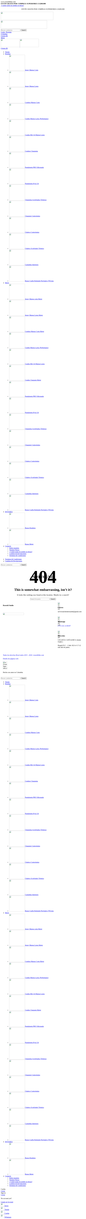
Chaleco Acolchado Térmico (34, 248)
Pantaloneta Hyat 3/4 (32, 184)
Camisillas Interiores (31, 265)
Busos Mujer (29, 544)
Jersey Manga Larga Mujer (34, 315)
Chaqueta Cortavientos (32, 216)
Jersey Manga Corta (31, 70)
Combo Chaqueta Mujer (33, 380)
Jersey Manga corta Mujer (33, 299)
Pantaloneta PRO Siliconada (34, 167)
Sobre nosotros (14, 548)
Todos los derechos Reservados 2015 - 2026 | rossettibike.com (23, 655)
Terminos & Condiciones (17, 555)
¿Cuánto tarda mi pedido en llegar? (12, 5)
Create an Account (7, 1202)
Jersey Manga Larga (31, 86)
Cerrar (3, 1191)
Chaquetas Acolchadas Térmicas (35, 200)
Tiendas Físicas (14, 550)
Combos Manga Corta (32, 102)
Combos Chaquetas (31, 151)
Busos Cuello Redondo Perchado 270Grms (39, 281)
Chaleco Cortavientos (32, 232)
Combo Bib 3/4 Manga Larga (35, 135)
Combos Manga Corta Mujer (34, 331)
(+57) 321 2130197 (64, 626)
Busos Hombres (30, 528)
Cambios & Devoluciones (17, 554)
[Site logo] (27, 19)
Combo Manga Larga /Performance (36, 119)
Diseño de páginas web (10, 659)
